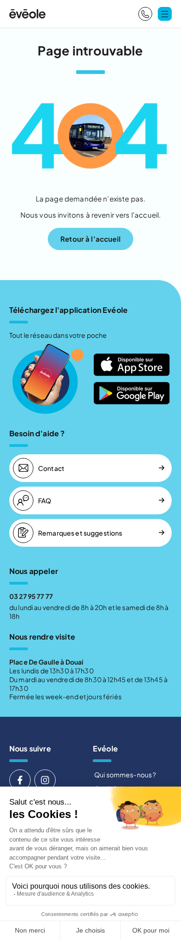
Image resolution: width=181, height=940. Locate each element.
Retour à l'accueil (90, 238)
